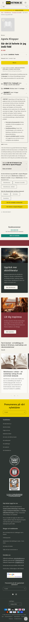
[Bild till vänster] (11, 395)
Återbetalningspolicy (8, 616)
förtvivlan (15, 194)
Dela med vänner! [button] (7, 212)
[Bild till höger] (17, 395)
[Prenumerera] (24, 412)
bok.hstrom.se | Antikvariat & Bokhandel (13, 614)
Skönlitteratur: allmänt (9, 186)
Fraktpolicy (11, 618)
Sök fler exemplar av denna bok (14, 202)
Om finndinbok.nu (7, 450)
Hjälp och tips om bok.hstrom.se (10, 549)
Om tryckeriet (6, 447)
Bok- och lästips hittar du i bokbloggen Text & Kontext (13, 533)
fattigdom (5, 194)
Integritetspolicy (17, 616)
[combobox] (14, 6)
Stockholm (6, 198)
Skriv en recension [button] (14, 235)
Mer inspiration (10, 332)
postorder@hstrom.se (19, 558)
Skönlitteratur (6, 182)
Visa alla (3, 349)
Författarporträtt (6, 537)
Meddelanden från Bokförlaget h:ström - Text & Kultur (13, 542)
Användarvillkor (24, 616)
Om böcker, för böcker (8, 546)
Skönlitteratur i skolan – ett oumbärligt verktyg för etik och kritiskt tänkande (13, 374)
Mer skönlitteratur (10, 287)
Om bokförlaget (6, 443)
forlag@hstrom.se (19, 562)
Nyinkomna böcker (7, 433)
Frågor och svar (6, 430)
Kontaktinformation (18, 618)
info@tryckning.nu (19, 560)
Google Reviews (19, 10)
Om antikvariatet (6, 440)
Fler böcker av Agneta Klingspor (15, 206)
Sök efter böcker (6, 427)
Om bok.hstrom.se (7, 423)
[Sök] (26, 6)
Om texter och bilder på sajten (10, 437)
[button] (3, 2)
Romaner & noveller (20, 182)
